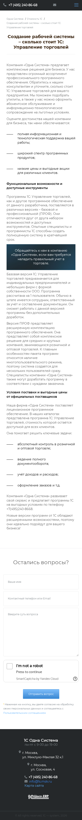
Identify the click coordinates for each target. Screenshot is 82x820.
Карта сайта (34, 786)
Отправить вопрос (41, 694)
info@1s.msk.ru (40, 781)
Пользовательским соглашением (24, 712)
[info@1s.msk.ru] (55, 5)
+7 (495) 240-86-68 (23, 5)
